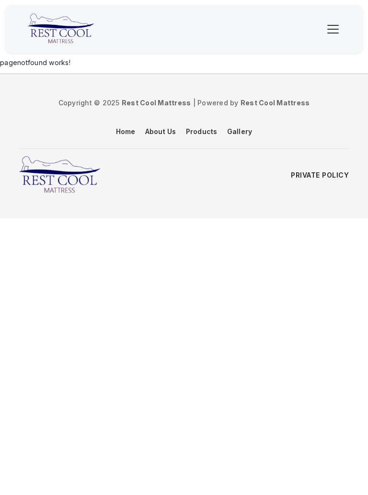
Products (202, 131)
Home (126, 131)
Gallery (240, 131)
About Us (160, 131)
